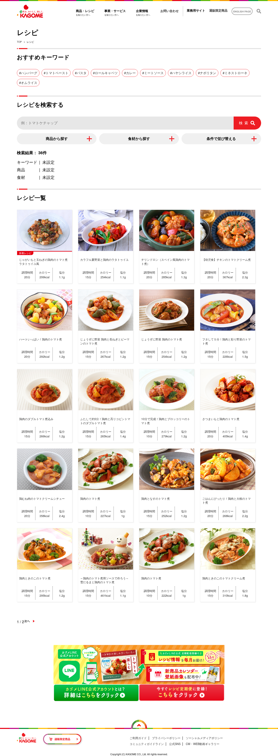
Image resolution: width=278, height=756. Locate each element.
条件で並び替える (221, 139)
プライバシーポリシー (166, 738)
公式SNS (175, 744)
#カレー (130, 72)
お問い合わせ (169, 11)
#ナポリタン (207, 72)
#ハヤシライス (181, 72)
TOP (19, 41)
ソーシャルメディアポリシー (204, 738)
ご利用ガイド (138, 738)
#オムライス (28, 82)
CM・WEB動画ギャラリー (202, 744)
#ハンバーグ (28, 72)
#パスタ (80, 72)
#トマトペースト (56, 72)
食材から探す (139, 139)
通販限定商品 (218, 10)
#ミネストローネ (235, 72)
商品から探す (57, 139)
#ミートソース (153, 72)
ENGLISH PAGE (242, 11)
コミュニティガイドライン (147, 744)
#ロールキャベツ (105, 72)
